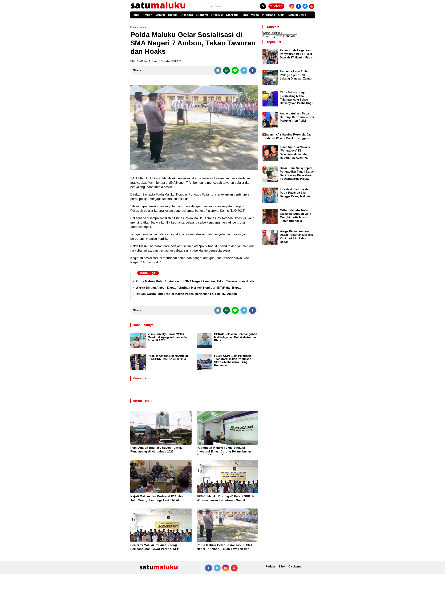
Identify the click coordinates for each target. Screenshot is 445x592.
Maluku (160, 14)
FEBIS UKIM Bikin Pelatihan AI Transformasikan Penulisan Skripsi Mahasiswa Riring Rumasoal (234, 360)
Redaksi (270, 566)
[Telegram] (217, 70)
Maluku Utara (297, 14)
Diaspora (187, 14)
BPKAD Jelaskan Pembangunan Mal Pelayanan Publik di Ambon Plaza (235, 337)
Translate (289, 36)
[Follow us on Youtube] (234, 568)
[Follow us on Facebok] (208, 568)
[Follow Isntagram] (225, 568)
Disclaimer (295, 566)
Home (135, 14)
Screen (277, 6)
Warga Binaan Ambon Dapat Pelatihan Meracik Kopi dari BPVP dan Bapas (188, 287)
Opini (281, 14)
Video (255, 14)
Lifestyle (217, 14)
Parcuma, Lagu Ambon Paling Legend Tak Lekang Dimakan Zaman (296, 75)
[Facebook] (252, 70)
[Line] (235, 70)
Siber (282, 566)
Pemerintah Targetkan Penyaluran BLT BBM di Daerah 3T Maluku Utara (296, 54)
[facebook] (298, 6)
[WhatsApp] (226, 70)
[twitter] (305, 6)
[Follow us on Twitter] (217, 568)
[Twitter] (243, 70)
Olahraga (232, 14)
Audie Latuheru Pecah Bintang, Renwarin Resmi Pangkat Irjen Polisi (297, 117)
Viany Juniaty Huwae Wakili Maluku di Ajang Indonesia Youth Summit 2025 (169, 337)
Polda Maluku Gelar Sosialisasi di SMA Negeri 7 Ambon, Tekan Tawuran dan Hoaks (195, 281)
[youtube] (311, 6)
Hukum (172, 14)
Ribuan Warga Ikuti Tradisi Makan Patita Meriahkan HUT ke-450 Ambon (186, 294)
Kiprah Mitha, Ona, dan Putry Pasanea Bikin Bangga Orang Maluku (295, 193)
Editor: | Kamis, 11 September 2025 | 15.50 (155, 61)
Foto (244, 14)
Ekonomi (202, 14)
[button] (311, 13)
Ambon (147, 14)
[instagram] (291, 6)
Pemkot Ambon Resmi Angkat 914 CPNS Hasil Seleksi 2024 (168, 357)
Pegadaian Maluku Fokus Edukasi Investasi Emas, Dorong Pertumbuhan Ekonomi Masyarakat (224, 451)
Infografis (268, 14)
